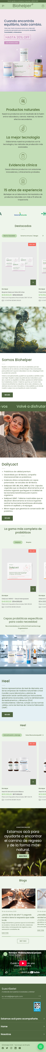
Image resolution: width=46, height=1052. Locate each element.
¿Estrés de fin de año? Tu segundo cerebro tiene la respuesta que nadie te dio (18, 917)
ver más (7, 395)
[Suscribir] (39, 996)
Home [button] (4, 1026)
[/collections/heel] (31, 214)
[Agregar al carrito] (33, 282)
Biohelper (6, 1045)
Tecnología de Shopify (22, 1045)
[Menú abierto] (5, 6)
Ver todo (23, 941)
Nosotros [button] (6, 1034)
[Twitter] (7, 1048)
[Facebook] (3, 1048)
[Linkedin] (16, 1048)
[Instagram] (11, 1048)
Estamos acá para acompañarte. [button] (19, 1018)
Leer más (5, 933)
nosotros (23, 856)
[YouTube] (20, 1048)
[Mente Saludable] (23, 50)
